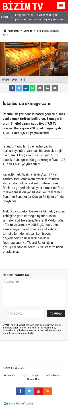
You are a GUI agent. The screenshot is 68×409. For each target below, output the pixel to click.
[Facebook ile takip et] (20, 391)
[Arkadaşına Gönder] (40, 88)
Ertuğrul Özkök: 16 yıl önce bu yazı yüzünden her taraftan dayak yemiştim (39, 17)
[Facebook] (12, 88)
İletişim (36, 375)
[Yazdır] (47, 88)
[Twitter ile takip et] (29, 391)
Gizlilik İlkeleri (52, 375)
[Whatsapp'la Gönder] (32, 88)
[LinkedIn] (26, 88)
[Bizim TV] (23, 5)
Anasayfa (9, 375)
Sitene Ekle (33, 379)
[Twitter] (19, 88)
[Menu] (61, 5)
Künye (23, 375)
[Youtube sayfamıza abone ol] (38, 391)
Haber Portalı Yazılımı (21, 403)
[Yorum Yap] (55, 88)
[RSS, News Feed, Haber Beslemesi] (47, 391)
